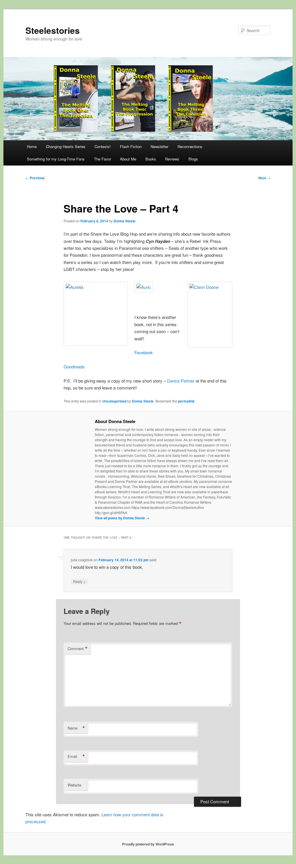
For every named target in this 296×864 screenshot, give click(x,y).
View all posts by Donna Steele (122, 517)
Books (150, 159)
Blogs (193, 159)
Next (264, 177)
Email (76, 756)
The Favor (102, 159)
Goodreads (74, 366)
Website (74, 785)
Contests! (103, 146)
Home (32, 146)
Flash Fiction (131, 146)
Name (76, 728)
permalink (186, 401)
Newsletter (159, 146)
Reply (79, 581)
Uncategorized (114, 401)
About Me (128, 159)
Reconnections (189, 146)
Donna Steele (125, 221)
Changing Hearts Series (66, 146)
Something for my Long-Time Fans (56, 159)
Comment (78, 648)
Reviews (172, 159)
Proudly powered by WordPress (148, 844)
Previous (35, 177)
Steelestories (52, 30)
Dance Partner (181, 381)
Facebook (143, 352)
